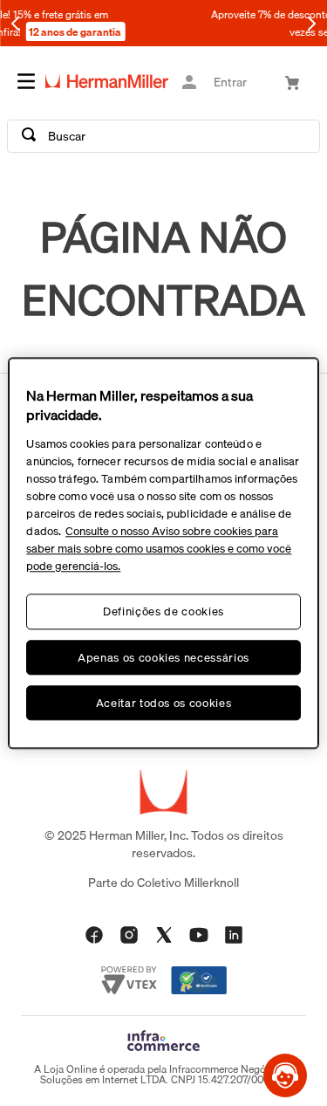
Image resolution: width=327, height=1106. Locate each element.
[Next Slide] (311, 23)
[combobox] (163, 136)
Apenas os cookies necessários (163, 657)
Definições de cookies (163, 612)
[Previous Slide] (15, 23)
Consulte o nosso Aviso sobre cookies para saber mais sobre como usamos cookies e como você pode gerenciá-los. (158, 549)
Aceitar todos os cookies (164, 702)
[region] (163, 553)
